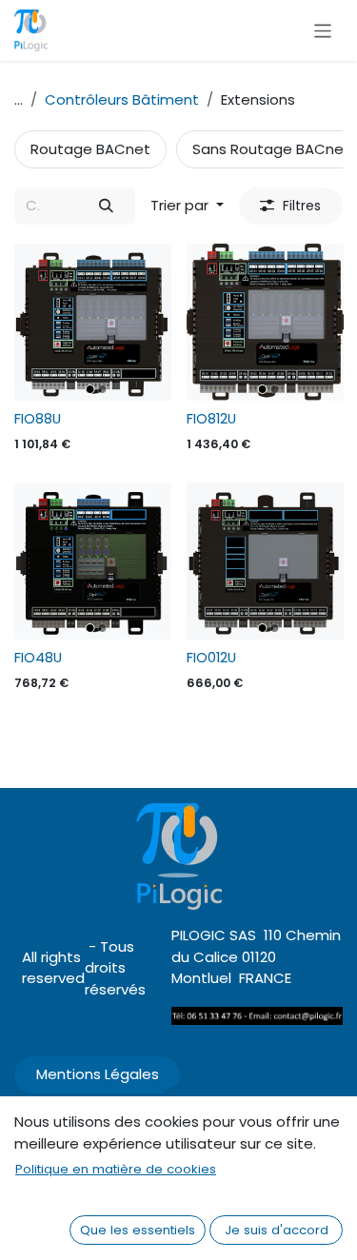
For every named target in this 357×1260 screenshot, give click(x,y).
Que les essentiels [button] (137, 1230)
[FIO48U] (92, 561)
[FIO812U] (265, 322)
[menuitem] (90, 149)
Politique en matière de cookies (115, 1169)
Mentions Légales (97, 1074)
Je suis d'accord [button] (276, 1230)
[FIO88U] (92, 322)
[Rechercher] (106, 206)
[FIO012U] (265, 561)
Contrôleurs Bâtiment (122, 99)
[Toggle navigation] (323, 30)
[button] (187, 206)
